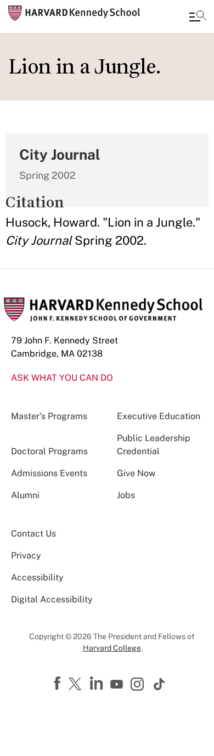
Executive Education (158, 416)
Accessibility (37, 577)
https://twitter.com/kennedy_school (77, 685)
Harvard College (112, 648)
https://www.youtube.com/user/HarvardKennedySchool (118, 684)
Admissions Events (49, 473)
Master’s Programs (49, 416)
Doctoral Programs (49, 451)
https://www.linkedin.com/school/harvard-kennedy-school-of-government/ (97, 683)
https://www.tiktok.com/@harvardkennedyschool (159, 684)
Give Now (136, 473)
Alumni (25, 495)
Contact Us (33, 533)
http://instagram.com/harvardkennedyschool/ (139, 685)
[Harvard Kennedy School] (74, 13)
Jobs (126, 495)
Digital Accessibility (52, 599)
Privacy (26, 555)
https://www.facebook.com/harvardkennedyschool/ (58, 683)
